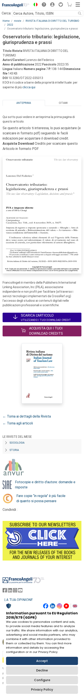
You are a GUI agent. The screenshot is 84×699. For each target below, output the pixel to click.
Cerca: (6, 13)
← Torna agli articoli (18, 423)
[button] (34, 5)
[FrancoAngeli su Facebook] (5, 591)
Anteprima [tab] (23, 102)
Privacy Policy (42, 689)
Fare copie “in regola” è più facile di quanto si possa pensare (40, 498)
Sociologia (17, 442)
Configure (42, 680)
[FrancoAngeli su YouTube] (20, 591)
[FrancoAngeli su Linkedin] (10, 591)
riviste (17, 20)
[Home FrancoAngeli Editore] (16, 5)
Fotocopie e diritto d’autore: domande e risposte (45, 484)
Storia (14, 450)
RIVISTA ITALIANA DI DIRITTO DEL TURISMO (52, 20)
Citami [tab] (63, 102)
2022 (10, 24)
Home (6, 20)
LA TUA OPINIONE (18, 600)
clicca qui (28, 87)
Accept (42, 661)
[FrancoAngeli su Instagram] (15, 591)
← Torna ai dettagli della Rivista (27, 416)
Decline (42, 670)
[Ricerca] (79, 13)
